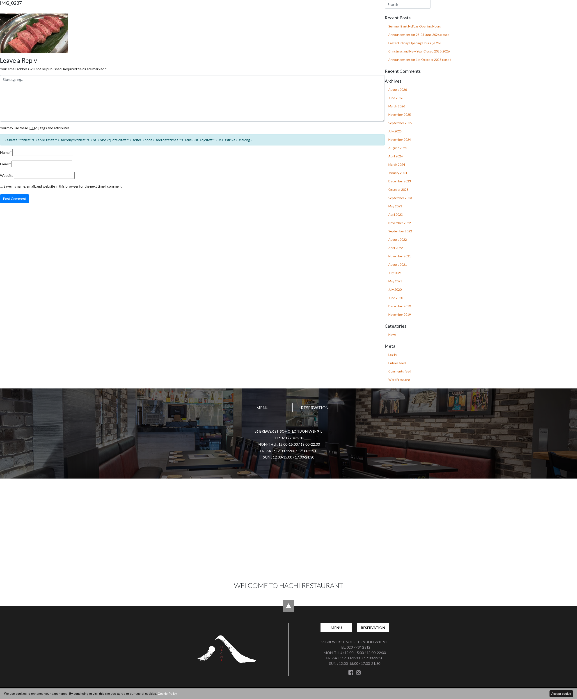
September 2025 (400, 123)
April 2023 (395, 214)
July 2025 (395, 131)
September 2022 (400, 231)
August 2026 (397, 89)
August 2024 (397, 148)
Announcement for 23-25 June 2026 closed (418, 34)
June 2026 (395, 98)
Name (6, 152)
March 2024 (396, 164)
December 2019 (399, 306)
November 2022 (399, 223)
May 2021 (395, 281)
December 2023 (399, 181)
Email (5, 164)
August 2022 (397, 239)
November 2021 (399, 256)
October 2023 (398, 189)
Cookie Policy (167, 693)
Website (6, 175)
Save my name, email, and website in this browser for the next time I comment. (63, 186)
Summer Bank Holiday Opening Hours (414, 26)
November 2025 (399, 114)
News (392, 334)
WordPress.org (399, 379)
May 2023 (395, 206)
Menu (522, 9)
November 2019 (399, 314)
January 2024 (397, 173)
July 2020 (395, 289)
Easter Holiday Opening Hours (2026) (414, 43)
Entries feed (397, 363)
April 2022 (395, 248)
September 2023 (400, 198)
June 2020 (395, 298)
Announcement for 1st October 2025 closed (419, 59)
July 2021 (395, 273)
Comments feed (399, 371)
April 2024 (395, 156)
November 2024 (399, 139)
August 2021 (397, 264)
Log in (392, 354)
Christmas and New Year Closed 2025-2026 (419, 51)
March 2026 (396, 106)
